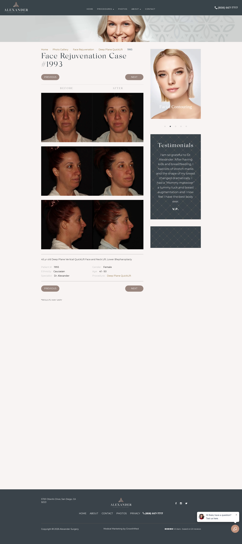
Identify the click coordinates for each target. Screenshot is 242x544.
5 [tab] (186, 126)
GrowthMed (132, 529)
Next (134, 77)
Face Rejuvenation (83, 49)
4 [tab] (181, 126)
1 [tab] (165, 126)
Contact (150, 9)
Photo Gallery (60, 49)
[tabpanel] (175, 84)
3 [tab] (175, 126)
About (135, 9)
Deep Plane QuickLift (111, 49)
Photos (122, 9)
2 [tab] (170, 126)
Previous (50, 77)
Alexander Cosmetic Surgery (22, 1)
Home (90, 9)
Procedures (105, 9)
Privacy (135, 513)
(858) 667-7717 (228, 7)
